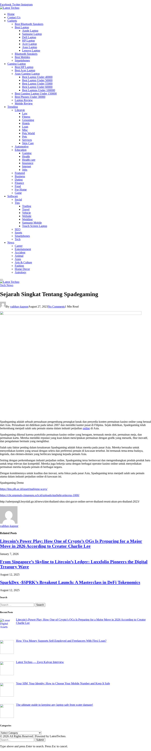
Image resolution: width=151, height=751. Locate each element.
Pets (24, 136)
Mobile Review (24, 103)
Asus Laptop (29, 47)
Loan (25, 126)
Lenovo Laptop (31, 50)
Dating (19, 179)
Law (24, 113)
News (10, 242)
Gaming (26, 153)
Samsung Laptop (32, 33)
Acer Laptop (29, 43)
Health (26, 156)
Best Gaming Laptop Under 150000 (36, 93)
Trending (12, 106)
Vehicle (26, 212)
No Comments (56, 306)
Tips (17, 202)
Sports (18, 232)
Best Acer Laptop (25, 70)
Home (11, 14)
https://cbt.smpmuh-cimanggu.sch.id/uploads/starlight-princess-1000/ (39, 495)
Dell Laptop (29, 37)
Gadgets (12, 20)
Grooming (28, 120)
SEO (17, 229)
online (86, 428)
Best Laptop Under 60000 (37, 86)
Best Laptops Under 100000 (38, 90)
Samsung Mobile (32, 222)
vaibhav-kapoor (19, 306)
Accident (20, 252)
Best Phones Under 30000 (30, 96)
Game (18, 192)
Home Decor (22, 269)
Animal (19, 255)
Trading (26, 206)
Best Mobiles (22, 57)
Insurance (27, 163)
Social (18, 199)
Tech (17, 239)
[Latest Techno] (9, 7)
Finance (19, 182)
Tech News (6, 285)
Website (26, 216)
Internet (26, 166)
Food (18, 186)
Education (21, 149)
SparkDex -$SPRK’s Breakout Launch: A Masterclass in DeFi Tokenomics (70, 582)
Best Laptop (22, 27)
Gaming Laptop (16, 63)
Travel (25, 209)
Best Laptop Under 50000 (37, 80)
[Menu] (1, 279)
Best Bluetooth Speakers (29, 24)
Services (27, 139)
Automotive (22, 146)
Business (20, 176)
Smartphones (22, 60)
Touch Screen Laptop (34, 226)
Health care (28, 159)
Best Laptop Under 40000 (37, 77)
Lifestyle (20, 110)
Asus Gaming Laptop (27, 73)
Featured (20, 173)
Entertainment (23, 249)
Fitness (26, 116)
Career (18, 245)
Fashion (19, 265)
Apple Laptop (30, 30)
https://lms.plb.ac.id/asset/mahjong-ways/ (23, 489)
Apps (18, 259)
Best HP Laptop (24, 67)
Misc (25, 130)
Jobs (24, 169)
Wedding (27, 219)
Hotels (26, 123)
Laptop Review (24, 100)
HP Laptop (28, 40)
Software (12, 196)
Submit (40, 739)
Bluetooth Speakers (26, 53)
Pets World (28, 133)
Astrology (20, 272)
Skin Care (28, 143)
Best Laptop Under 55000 (37, 83)
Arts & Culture (23, 262)
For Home (21, 189)
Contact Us (13, 17)
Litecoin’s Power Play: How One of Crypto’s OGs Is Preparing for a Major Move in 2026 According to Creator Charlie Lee (71, 543)
